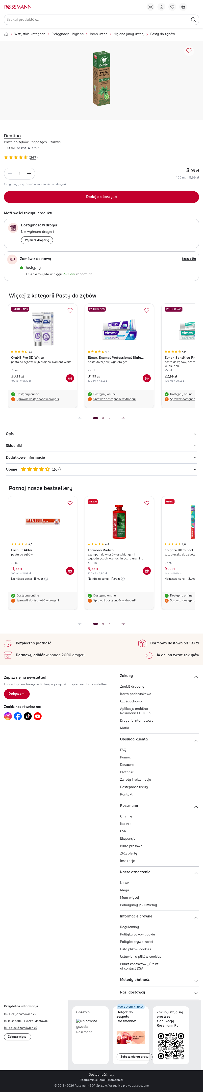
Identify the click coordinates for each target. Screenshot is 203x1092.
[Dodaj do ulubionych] (189, 51)
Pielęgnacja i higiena (67, 34)
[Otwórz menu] (194, 7)
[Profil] (161, 7)
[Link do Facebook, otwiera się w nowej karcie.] (18, 716)
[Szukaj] (194, 19)
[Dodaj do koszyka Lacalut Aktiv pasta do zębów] (70, 571)
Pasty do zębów (162, 34)
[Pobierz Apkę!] (150, 7)
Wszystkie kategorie (30, 34)
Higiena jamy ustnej (128, 34)
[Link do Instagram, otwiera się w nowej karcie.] (8, 716)
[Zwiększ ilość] (29, 174)
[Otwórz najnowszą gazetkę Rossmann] (90, 1027)
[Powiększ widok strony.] (111, 1074)
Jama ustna (98, 34)
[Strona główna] (6, 34)
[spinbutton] (19, 173)
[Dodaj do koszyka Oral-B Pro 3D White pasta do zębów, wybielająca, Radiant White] (70, 378)
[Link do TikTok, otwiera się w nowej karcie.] (28, 716)
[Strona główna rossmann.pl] (17, 7)
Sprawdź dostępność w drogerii (38, 399)
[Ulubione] (172, 7)
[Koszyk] (183, 7)
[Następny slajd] (123, 418)
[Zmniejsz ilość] (10, 174)
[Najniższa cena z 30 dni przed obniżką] (46, 579)
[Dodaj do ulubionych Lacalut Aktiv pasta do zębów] (70, 503)
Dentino (12, 136)
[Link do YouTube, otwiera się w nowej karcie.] (38, 716)
